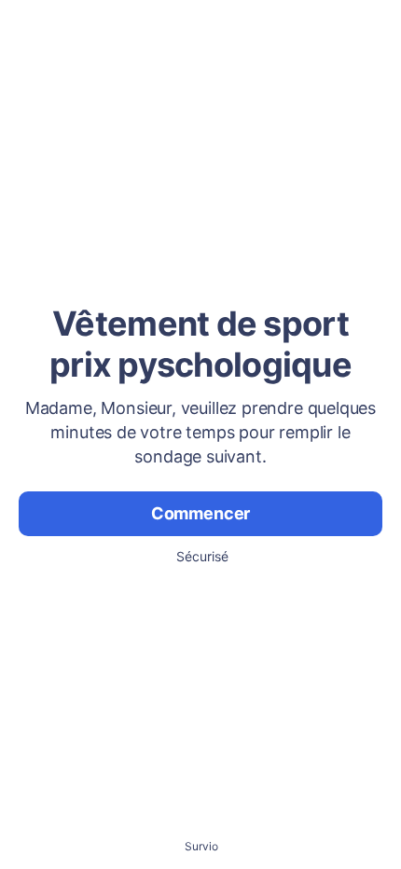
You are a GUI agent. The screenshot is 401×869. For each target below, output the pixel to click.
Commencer (200, 513)
